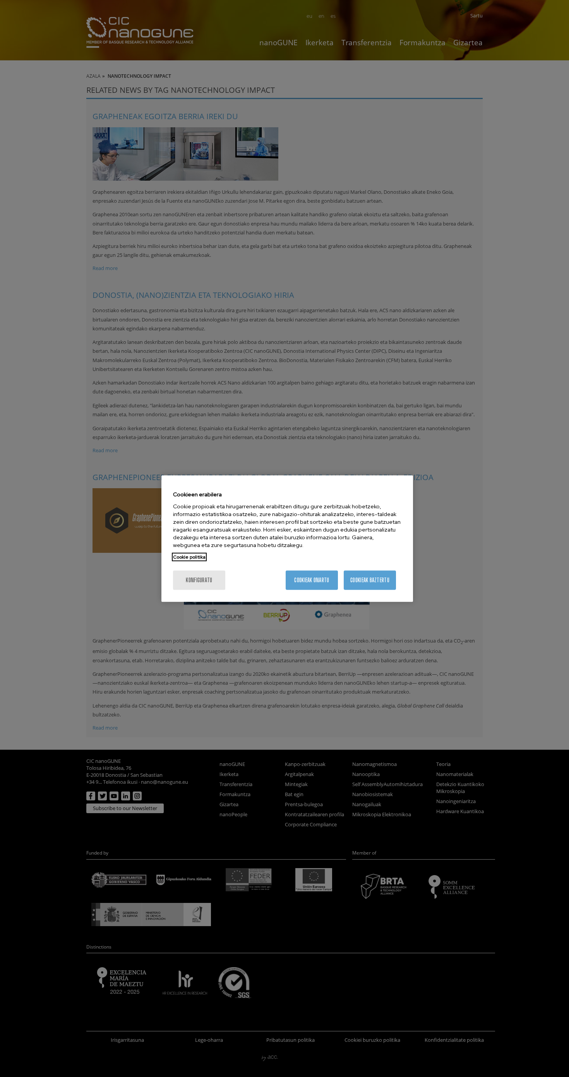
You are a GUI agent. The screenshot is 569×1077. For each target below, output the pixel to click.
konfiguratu (199, 579)
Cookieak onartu (311, 579)
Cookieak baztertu (369, 579)
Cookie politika (189, 557)
